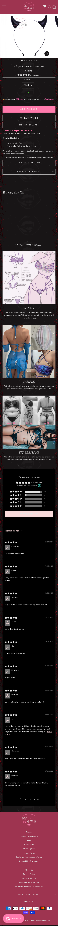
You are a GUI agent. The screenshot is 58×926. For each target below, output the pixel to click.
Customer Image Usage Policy (29, 857)
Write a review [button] (29, 513)
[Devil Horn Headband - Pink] (12, 233)
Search (29, 832)
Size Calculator (29, 125)
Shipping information (29, 163)
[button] (24, 75)
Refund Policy (29, 853)
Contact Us (29, 844)
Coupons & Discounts (29, 836)
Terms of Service (29, 878)
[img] (11, 542)
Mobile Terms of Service (29, 882)
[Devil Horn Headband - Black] (9, 233)
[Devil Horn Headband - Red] (16, 233)
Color (27, 80)
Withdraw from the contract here (29, 886)
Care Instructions (29, 172)
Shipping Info (29, 849)
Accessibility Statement (29, 861)
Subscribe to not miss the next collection (21, 133)
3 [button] (30, 799)
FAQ (29, 840)
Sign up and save (28, 895)
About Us (29, 870)
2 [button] (25, 799)
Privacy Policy (29, 874)
